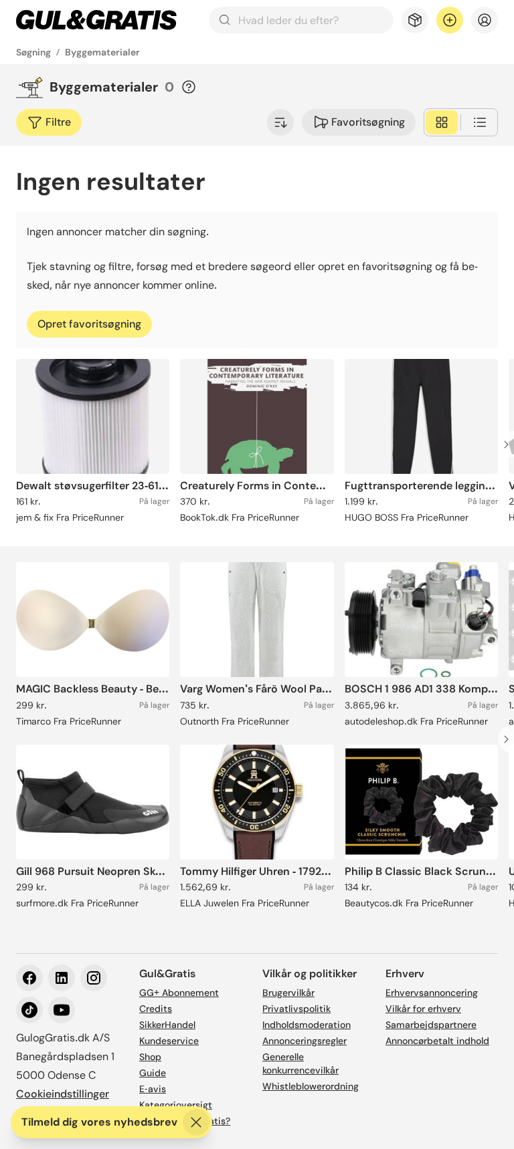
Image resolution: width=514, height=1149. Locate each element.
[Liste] (480, 122)
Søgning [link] (33, 52)
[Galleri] (442, 122)
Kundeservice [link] (169, 1041)
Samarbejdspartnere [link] (431, 1025)
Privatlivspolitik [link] (296, 1009)
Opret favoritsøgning (89, 324)
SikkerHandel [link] (167, 1025)
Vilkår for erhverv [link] (423, 1009)
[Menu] (484, 20)
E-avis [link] (152, 1089)
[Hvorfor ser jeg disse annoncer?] (189, 87)
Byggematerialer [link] (102, 52)
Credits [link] (155, 1009)
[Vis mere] (280, 122)
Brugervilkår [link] (288, 993)
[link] (96, 20)
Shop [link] (150, 1057)
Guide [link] (152, 1073)
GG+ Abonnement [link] (179, 993)
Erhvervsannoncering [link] (432, 993)
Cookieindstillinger (62, 1094)
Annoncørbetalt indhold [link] (437, 1041)
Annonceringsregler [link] (304, 1041)
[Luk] (196, 1122)
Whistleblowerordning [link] (310, 1086)
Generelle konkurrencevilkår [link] (300, 1063)
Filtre (58, 122)
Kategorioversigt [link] (175, 1105)
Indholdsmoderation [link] (306, 1025)
